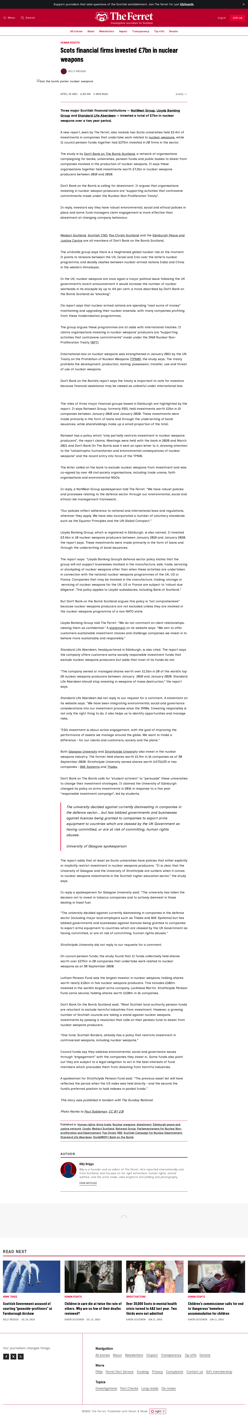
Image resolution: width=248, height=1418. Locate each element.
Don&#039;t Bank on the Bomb (113, 1137)
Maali (143, 1411)
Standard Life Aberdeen (97, 115)
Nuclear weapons (124, 1124)
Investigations (136, 1297)
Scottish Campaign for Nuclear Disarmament (153, 1133)
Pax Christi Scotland (124, 235)
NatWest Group (143, 110)
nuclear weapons (161, 137)
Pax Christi (109, 1133)
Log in (222, 17)
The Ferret (99, 1411)
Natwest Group (126, 1128)
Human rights (70, 42)
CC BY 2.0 (116, 1111)
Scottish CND (97, 235)
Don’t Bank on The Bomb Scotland (109, 154)
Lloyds (86, 1128)
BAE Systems (90, 767)
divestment (144, 1124)
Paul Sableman (95, 1111)
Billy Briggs (77, 71)
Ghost (132, 1411)
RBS (119, 1133)
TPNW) (136, 359)
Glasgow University (82, 751)
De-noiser (169, 1388)
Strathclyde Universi (120, 751)
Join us (237, 17)
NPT (94, 342)
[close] (244, 4)
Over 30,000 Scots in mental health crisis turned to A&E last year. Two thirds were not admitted (151, 1308)
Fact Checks (129, 1388)
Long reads (149, 1388)
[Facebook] (6, 1356)
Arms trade (103, 1124)
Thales (112, 767)
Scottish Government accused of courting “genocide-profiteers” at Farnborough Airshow (27, 1308)
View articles (88, 1183)
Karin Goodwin (74, 1319)
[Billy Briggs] (63, 71)
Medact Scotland (73, 235)
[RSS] (21, 1356)
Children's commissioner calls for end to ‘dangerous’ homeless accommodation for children (215, 1308)
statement (117, 628)
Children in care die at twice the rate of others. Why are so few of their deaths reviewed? (93, 1308)
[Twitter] (13, 1356)
